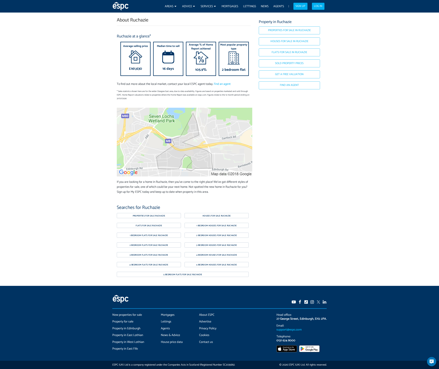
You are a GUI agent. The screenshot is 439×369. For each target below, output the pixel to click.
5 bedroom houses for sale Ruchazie (216, 264)
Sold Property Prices (289, 63)
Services (207, 6)
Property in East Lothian (127, 335)
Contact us (206, 342)
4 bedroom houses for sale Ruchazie (216, 255)
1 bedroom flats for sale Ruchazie (149, 235)
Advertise (205, 321)
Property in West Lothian (128, 342)
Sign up (300, 6)
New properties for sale (127, 314)
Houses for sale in (289, 41)
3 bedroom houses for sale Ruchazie (216, 245)
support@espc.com (288, 329)
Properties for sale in (289, 30)
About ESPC (206, 314)
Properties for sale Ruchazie (149, 215)
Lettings (249, 6)
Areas (169, 6)
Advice (187, 6)
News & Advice (170, 335)
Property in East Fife (125, 348)
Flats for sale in (289, 52)
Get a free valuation (289, 74)
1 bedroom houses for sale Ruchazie (217, 225)
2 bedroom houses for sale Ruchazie (216, 235)
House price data (172, 342)
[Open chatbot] (431, 361)
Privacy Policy (207, 328)
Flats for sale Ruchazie (149, 225)
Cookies (204, 335)
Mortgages (230, 6)
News (265, 6)
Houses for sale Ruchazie (217, 215)
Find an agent (222, 84)
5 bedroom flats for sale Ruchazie (182, 274)
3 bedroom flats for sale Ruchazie (149, 255)
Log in (318, 6)
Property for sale (122, 321)
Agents (278, 6)
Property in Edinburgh (126, 328)
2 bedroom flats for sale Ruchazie (149, 245)
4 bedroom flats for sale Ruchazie (148, 264)
